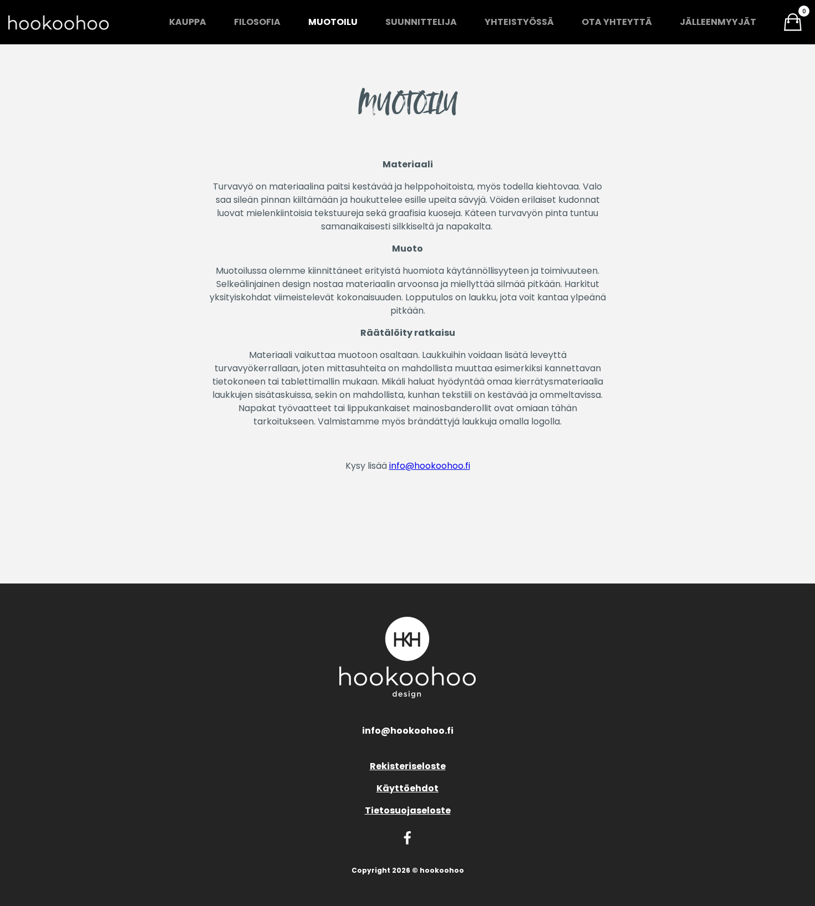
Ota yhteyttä (617, 22)
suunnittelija (421, 22)
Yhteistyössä (519, 22)
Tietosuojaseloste (408, 810)
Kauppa (187, 22)
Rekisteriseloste (408, 766)
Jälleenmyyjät (718, 22)
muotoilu (333, 22)
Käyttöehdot (407, 788)
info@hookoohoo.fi (429, 465)
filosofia (257, 22)
